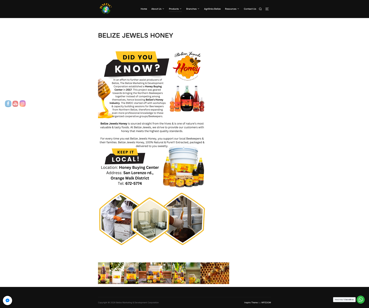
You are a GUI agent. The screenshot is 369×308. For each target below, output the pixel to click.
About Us (156, 8)
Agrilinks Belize (212, 8)
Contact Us (250, 8)
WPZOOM (266, 302)
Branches (191, 8)
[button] (7, 300)
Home (144, 8)
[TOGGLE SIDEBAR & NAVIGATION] (268, 9)
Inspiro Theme (251, 302)
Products (174, 8)
